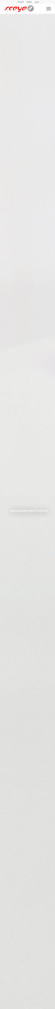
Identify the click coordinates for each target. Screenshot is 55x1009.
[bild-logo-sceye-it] (22, 9)
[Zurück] (6, 511)
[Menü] (47, 9)
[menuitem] (21, 2)
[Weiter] (49, 511)
